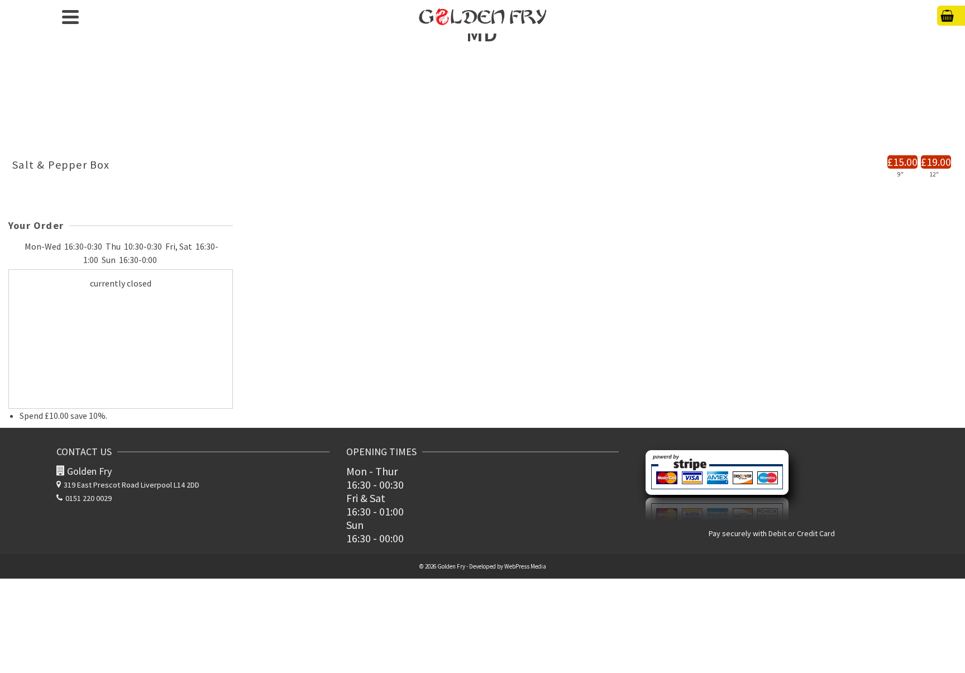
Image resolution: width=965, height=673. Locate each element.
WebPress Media (525, 566)
